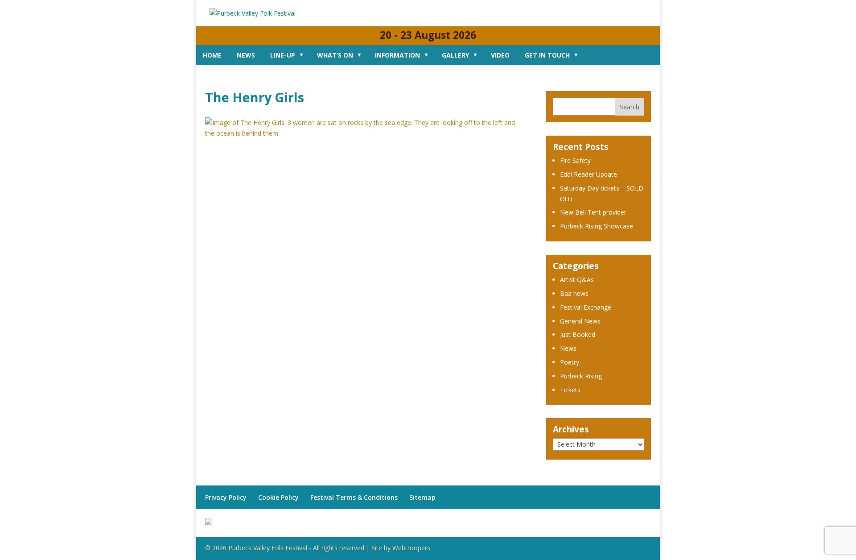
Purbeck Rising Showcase (596, 226)
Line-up (282, 55)
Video (500, 55)
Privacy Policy (226, 497)
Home (212, 55)
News (246, 55)
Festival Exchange (585, 307)
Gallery (455, 55)
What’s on (335, 55)
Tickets (570, 390)
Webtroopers (411, 547)
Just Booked (577, 334)
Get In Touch (547, 55)
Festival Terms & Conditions (354, 497)
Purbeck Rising (581, 376)
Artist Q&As (577, 279)
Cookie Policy (278, 497)
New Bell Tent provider (593, 212)
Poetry (569, 362)
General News (580, 321)
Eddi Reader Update (588, 174)
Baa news (574, 293)
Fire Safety (575, 160)
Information (397, 55)
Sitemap (422, 497)
